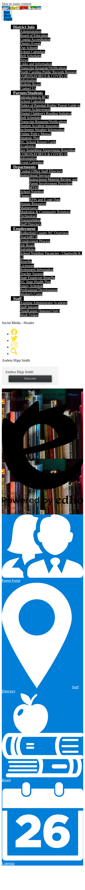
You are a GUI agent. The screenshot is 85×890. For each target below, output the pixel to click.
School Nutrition (32, 191)
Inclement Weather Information (42, 130)
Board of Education (34, 35)
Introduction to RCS (34, 97)
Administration (30, 31)
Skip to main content (16, 4)
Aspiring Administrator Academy (43, 303)
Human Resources (33, 204)
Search (14, 351)
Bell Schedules (30, 56)
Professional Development (39, 290)
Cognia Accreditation (35, 39)
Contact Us (28, 88)
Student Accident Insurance (39, 126)
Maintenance (29, 208)
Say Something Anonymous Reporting (47, 150)
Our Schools (29, 48)
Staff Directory (30, 224)
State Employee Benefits (37, 278)
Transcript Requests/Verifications (43, 68)
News (24, 60)
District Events (30, 43)
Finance (25, 196)
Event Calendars (32, 162)
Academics (28, 146)
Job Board (27, 245)
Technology (28, 216)
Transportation (30, 220)
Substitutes (27, 249)
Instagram (14, 345)
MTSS (34, 187)
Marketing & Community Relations (45, 212)
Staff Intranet (29, 307)
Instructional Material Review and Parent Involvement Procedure (53, 181)
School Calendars (32, 52)
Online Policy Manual (35, 134)
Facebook (14, 332)
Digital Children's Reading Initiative (45, 113)
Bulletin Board (30, 84)
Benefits (26, 261)
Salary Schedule (31, 286)
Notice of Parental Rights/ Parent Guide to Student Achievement (50, 107)
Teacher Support (32, 274)
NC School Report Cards (38, 142)
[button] (24, 27)
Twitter (14, 338)
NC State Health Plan (35, 282)
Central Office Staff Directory (41, 171)
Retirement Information (36, 270)
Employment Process (35, 241)
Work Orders (29, 315)
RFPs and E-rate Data (44, 200)
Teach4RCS (28, 237)
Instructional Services (35, 175)
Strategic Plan (30, 138)
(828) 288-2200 (13, 399)
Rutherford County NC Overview (44, 233)
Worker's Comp (31, 294)
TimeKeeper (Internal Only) (40, 311)
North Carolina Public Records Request (48, 72)
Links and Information (36, 64)
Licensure (27, 265)
